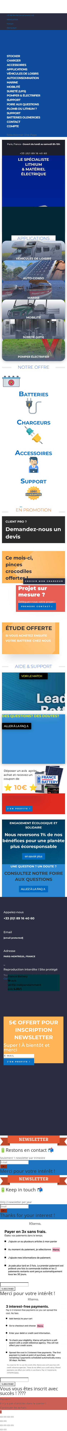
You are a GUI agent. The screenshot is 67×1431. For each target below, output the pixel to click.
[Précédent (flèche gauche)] (1, 1421)
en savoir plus (33, 856)
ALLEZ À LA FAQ (31, 889)
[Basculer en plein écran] (5, 1425)
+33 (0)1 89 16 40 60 (33, 153)
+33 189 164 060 (13, 15)
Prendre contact (36, 606)
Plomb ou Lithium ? (22, 108)
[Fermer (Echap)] (12, 1425)
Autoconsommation (23, 78)
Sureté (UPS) (16, 91)
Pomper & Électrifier (23, 95)
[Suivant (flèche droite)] (5, 1421)
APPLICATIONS (17, 69)
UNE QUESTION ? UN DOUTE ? (33, 866)
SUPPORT (13, 100)
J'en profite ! (19, 808)
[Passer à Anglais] (8, 129)
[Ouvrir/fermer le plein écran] (8, 1416)
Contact (13, 122)
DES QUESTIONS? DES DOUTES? (30, 716)
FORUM (10, 24)
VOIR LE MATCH (31, 676)
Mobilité (13, 87)
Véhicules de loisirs (22, 73)
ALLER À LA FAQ (15, 726)
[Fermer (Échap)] (1, 1416)
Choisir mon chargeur (44, 581)
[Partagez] (8, 1425)
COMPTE (13, 126)
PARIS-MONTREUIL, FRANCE (19, 956)
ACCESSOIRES (16, 65)
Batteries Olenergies (23, 117)
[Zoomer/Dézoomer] (12, 1416)
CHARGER (14, 60)
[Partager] (5, 1416)
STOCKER (13, 56)
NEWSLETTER (12, 20)
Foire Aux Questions (23, 104)
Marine (12, 82)
